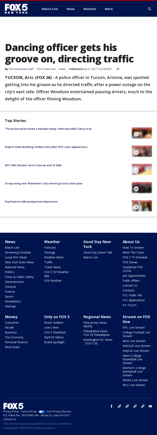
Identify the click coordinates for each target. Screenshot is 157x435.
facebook (111, 406)
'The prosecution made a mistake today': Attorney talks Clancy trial (48, 129)
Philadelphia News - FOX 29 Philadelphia (96, 333)
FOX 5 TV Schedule (135, 257)
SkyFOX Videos (54, 337)
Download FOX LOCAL (133, 269)
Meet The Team (133, 252)
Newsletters (13, 301)
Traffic (48, 262)
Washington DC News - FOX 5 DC (97, 341)
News (62, 69)
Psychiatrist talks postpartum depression (31, 201)
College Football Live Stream (136, 334)
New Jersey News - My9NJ (96, 324)
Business (11, 332)
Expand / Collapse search (149, 9)
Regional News (97, 316)
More (109, 9)
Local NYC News (16, 257)
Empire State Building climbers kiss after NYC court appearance (46, 147)
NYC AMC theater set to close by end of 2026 (33, 165)
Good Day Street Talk (97, 252)
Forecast (50, 247)
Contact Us (130, 285)
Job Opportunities (134, 276)
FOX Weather (53, 280)
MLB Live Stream (134, 341)
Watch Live (12, 247)
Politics (9, 272)
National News (15, 267)
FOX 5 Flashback (55, 332)
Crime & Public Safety (19, 277)
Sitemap (10, 306)
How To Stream (133, 247)
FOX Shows (130, 262)
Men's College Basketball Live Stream (132, 359)
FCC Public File (132, 295)
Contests (129, 290)
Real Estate (12, 347)
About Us (131, 241)
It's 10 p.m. (130, 305)
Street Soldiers (53, 322)
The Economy (14, 337)
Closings (49, 252)
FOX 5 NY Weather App (56, 274)
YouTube (135, 406)
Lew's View (51, 327)
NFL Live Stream (134, 327)
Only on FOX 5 (57, 316)
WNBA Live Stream (135, 380)
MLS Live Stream (134, 385)
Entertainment (14, 282)
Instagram (119, 406)
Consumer (12, 322)
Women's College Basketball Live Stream (134, 371)
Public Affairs (131, 280)
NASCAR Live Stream (136, 346)
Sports (9, 296)
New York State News (19, 262)
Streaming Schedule (18, 252)
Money (11, 316)
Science (10, 291)
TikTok (127, 406)
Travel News (52, 267)
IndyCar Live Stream (136, 351)
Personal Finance (16, 342)
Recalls (9, 327)
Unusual (10, 287)
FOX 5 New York (46, 69)
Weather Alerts (54, 257)
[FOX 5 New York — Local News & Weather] (18, 9)
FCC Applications (134, 300)
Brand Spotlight (54, 342)
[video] (142, 133)
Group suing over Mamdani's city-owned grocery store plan (43, 183)
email (150, 406)
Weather (52, 241)
